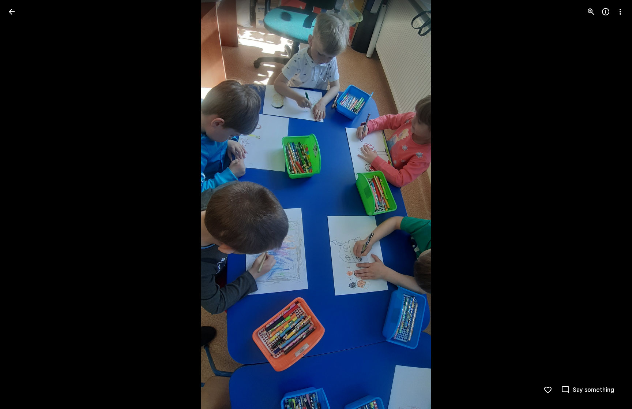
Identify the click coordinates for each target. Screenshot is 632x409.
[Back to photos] (11, 12)
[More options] (620, 11)
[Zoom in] (591, 11)
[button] (20, 204)
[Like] (547, 390)
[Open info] (605, 11)
